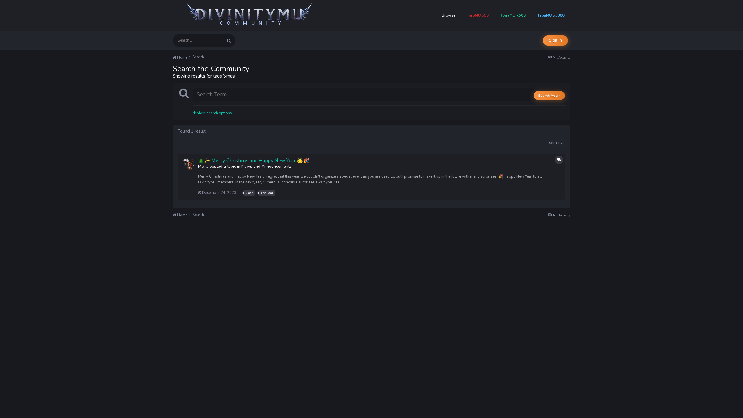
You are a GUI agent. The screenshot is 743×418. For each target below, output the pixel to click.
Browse (448, 15)
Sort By (556, 143)
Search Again (549, 95)
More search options (214, 113)
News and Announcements (266, 166)
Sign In (555, 40)
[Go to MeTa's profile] (188, 164)
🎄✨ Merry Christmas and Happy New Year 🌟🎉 (253, 160)
